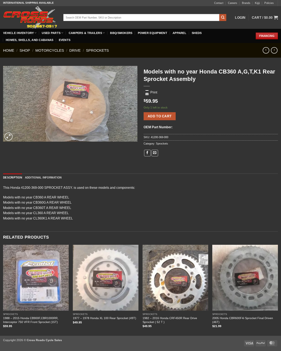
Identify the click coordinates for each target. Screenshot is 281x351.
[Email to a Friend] (154, 153)
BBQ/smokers (121, 33)
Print (153, 92)
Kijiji (257, 3)
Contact (218, 3)
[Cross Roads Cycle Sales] (30, 17)
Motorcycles (49, 50)
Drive (75, 50)
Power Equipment (152, 33)
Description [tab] (12, 177)
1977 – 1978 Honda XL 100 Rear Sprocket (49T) (104, 318)
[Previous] (3, 289)
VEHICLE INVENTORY (18, 33)
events (65, 40)
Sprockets (97, 50)
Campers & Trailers (85, 33)
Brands (246, 3)
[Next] (278, 289)
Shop (25, 50)
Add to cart (160, 116)
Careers (232, 3)
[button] (240, 18)
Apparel (179, 33)
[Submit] (222, 17)
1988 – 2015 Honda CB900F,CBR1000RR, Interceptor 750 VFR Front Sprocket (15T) (30, 320)
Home (8, 50)
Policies (269, 3)
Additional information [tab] (43, 177)
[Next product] (266, 50)
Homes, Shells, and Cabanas (29, 40)
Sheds (197, 33)
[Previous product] (274, 50)
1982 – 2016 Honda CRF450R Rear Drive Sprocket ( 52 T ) (170, 320)
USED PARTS (51, 33)
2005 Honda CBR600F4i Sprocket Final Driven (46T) (242, 320)
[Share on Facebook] (147, 153)
